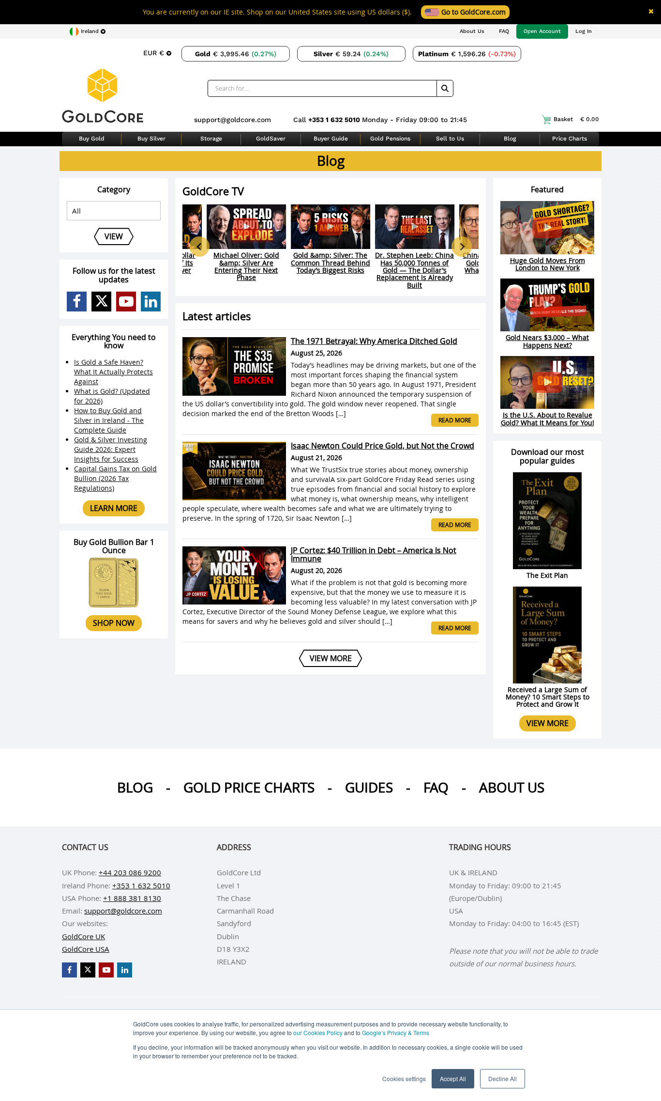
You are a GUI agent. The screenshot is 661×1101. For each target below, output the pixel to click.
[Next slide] (461, 246)
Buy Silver (151, 138)
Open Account (542, 31)
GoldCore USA (85, 949)
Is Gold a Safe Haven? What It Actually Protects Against (113, 371)
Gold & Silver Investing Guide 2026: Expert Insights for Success (110, 449)
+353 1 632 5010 (335, 120)
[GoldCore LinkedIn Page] (151, 301)
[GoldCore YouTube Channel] (126, 301)
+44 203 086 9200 (130, 872)
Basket (576, 119)
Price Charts (569, 138)
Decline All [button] (502, 1078)
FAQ (504, 31)
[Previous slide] (199, 246)
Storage (211, 138)
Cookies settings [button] (404, 1078)
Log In (583, 31)
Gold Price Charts (249, 787)
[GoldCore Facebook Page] (77, 301)
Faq (436, 787)
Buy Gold (92, 138)
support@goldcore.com (232, 120)
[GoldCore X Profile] (101, 301)
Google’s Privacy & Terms (395, 1032)
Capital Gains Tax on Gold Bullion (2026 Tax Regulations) (115, 478)
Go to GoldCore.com (472, 11)
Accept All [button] (453, 1078)
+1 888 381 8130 (132, 898)
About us (511, 787)
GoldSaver (270, 138)
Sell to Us (450, 138)
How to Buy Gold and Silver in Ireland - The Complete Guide (109, 420)
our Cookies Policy (318, 1032)
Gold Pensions (390, 138)
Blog (510, 138)
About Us (472, 31)
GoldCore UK (83, 936)
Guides (369, 787)
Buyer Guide (331, 138)
